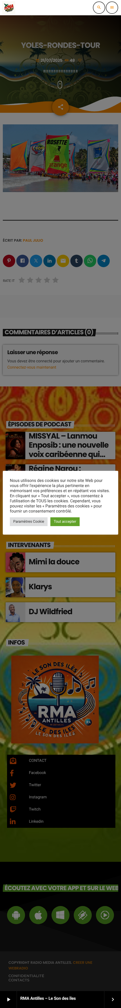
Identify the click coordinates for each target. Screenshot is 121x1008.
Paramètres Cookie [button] (28, 522)
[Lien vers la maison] (8, 7)
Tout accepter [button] (65, 522)
